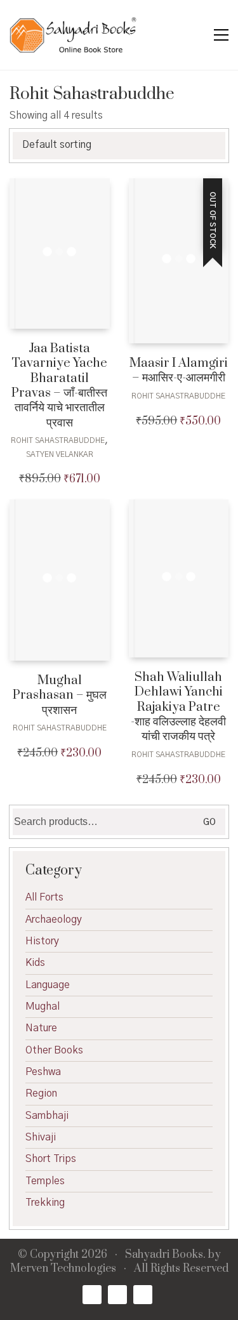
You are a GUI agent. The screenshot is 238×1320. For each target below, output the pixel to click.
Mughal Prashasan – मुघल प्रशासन (60, 695)
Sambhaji (47, 1116)
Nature (41, 1028)
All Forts (44, 897)
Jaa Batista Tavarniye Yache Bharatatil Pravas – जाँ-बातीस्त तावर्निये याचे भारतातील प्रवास (59, 385)
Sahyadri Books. (165, 1255)
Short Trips (50, 1159)
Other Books (54, 1050)
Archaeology (53, 919)
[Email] (142, 1294)
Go (209, 822)
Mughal (42, 1006)
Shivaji (40, 1137)
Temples (45, 1181)
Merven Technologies (63, 1269)
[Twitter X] (117, 1294)
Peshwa (43, 1072)
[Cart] (194, 35)
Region (41, 1093)
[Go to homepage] (73, 35)
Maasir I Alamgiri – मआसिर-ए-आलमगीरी (178, 371)
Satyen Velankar (59, 454)
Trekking (45, 1203)
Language (47, 985)
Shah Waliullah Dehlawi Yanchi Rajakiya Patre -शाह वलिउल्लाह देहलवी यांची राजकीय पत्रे (178, 707)
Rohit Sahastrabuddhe (58, 440)
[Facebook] (92, 1294)
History (42, 941)
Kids (35, 963)
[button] (221, 35)
